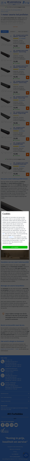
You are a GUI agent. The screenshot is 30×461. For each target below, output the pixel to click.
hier (3, 233)
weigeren (11, 237)
